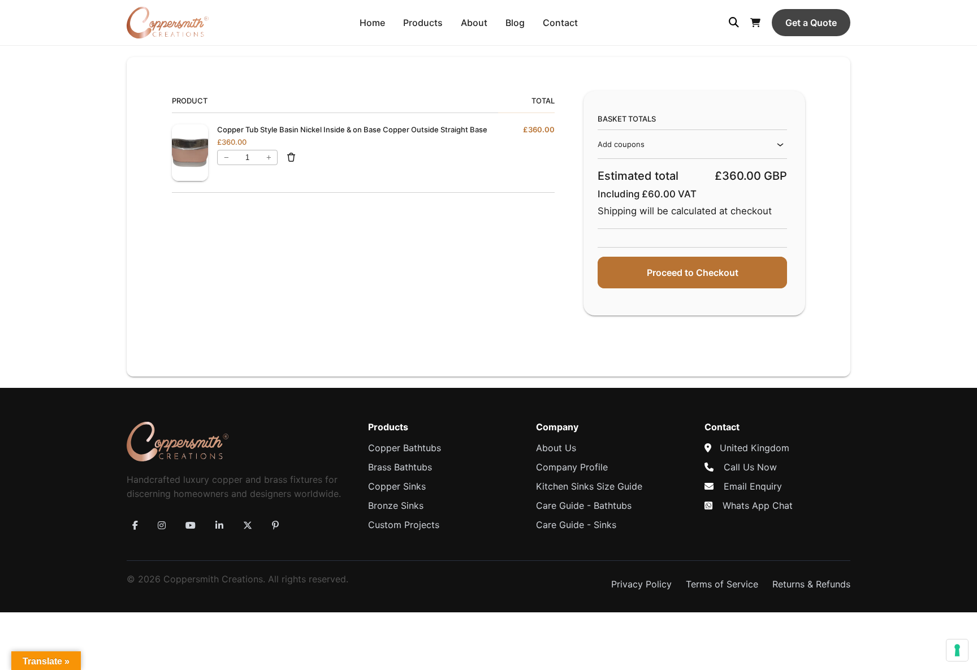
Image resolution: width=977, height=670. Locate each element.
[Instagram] (161, 525)
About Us (556, 447)
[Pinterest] (275, 525)
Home (372, 22)
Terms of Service (722, 584)
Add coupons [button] (621, 144)
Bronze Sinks (395, 505)
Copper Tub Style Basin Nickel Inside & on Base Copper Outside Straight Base (352, 129)
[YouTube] (190, 525)
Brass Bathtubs (400, 467)
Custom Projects (403, 524)
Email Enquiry (753, 486)
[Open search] (734, 23)
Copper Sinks (397, 486)
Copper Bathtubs (404, 447)
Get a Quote (811, 22)
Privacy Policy (641, 584)
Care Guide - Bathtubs (584, 505)
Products (423, 22)
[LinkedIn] (219, 525)
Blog (515, 22)
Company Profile (572, 467)
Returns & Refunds (811, 584)
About (474, 22)
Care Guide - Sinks (576, 524)
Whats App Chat (758, 505)
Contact (560, 22)
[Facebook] (135, 525)
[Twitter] (247, 525)
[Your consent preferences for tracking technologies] (957, 650)
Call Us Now (750, 467)
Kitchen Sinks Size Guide (589, 486)
